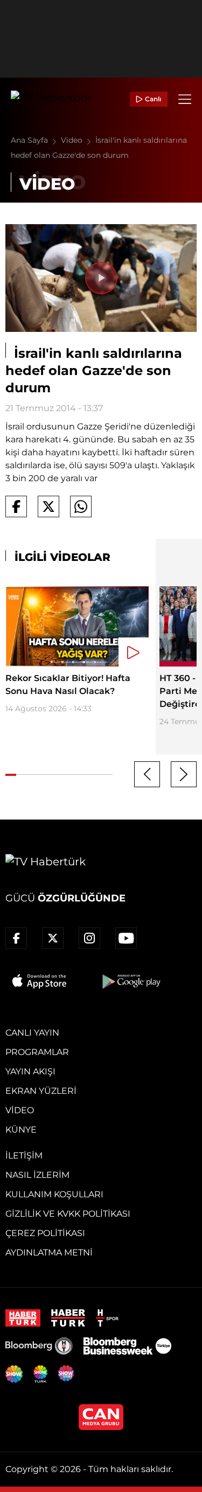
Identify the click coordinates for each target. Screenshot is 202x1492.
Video (73, 140)
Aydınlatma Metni (49, 1252)
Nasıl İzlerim (37, 1175)
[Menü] (184, 99)
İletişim (24, 1155)
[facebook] (16, 938)
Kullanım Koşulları (54, 1194)
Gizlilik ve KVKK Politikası (67, 1214)
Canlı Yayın (32, 1033)
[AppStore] (39, 981)
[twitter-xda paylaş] (48, 506)
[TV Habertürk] (51, 99)
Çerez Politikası (45, 1233)
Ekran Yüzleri (40, 1091)
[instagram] (89, 938)
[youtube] (126, 938)
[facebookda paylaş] (16, 506)
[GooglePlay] (130, 981)
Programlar (37, 1052)
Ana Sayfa (30, 140)
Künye (21, 1130)
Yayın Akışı (30, 1071)
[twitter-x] (53, 938)
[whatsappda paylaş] (81, 506)
